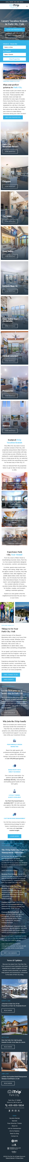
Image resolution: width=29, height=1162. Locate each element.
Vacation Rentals (14, 1118)
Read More (8, 1010)
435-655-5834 (16, 1105)
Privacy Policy (19, 1158)
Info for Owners (14, 35)
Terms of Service (10, 1158)
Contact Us (14, 1136)
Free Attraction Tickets (14, 1123)
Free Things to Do (11, 674)
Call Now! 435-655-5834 (14, 2)
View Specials (9, 712)
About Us (14, 1126)
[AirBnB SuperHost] (14, 1145)
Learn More (14, 836)
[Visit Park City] (14, 1141)
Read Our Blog (14, 1133)
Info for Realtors (14, 1131)
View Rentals (10, 151)
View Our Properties (14, 29)
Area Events (9, 679)
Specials (14, 1121)
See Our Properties (12, 117)
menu (27, 6)
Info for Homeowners (14, 1128)
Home (14, 1115)
